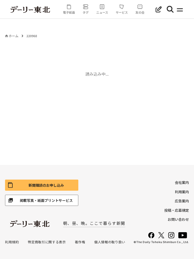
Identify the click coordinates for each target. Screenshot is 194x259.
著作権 (80, 242)
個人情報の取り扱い (109, 242)
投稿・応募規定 (176, 210)
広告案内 (182, 200)
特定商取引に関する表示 (47, 242)
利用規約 (12, 242)
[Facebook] (151, 235)
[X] (161, 235)
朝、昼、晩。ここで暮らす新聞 (94, 223)
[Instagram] (171, 235)
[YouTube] (182, 235)
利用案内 (182, 191)
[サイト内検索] (170, 9)
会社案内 (182, 182)
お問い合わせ (178, 219)
